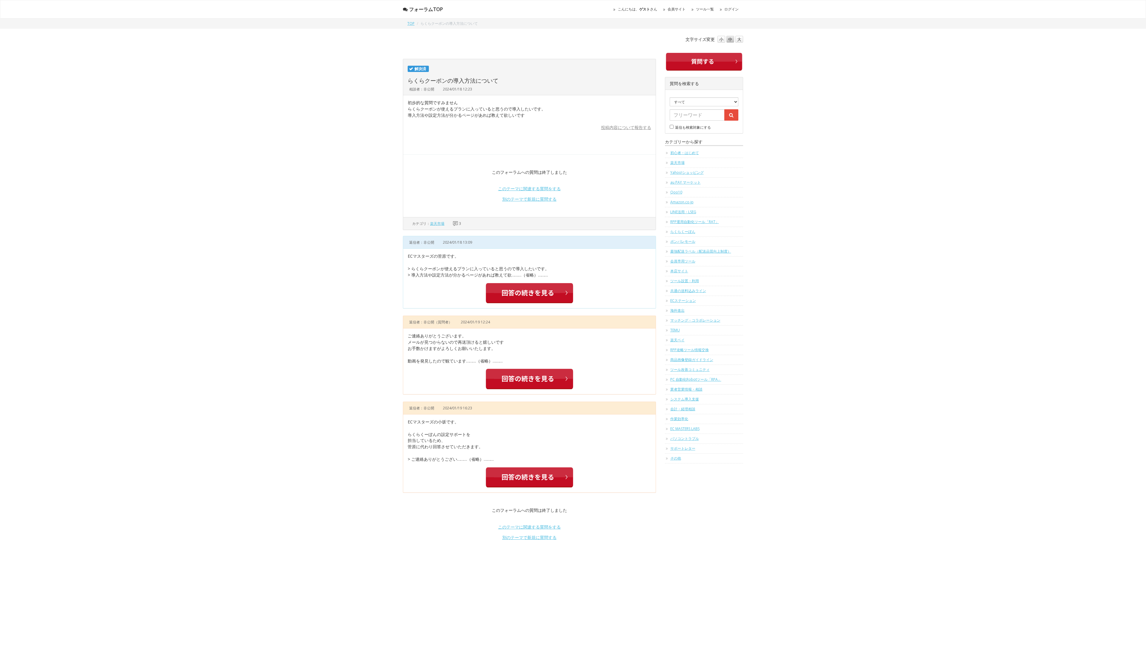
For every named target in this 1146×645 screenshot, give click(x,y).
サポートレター (682, 448)
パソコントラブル (684, 438)
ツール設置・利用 (684, 280)
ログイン (731, 9)
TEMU (675, 330)
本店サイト (679, 271)
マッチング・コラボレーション (695, 320)
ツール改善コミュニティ (690, 369)
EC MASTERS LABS (685, 428)
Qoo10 (676, 192)
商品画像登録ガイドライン (691, 359)
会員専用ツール (682, 261)
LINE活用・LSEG (683, 211)
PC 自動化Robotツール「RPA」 (695, 379)
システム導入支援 (684, 399)
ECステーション (683, 300)
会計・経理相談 (682, 408)
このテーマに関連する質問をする (529, 188)
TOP (411, 23)
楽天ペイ (677, 340)
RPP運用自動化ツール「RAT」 (694, 221)
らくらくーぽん (682, 231)
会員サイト (677, 9)
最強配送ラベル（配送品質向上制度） (700, 251)
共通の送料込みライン (688, 290)
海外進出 (677, 310)
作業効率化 (679, 418)
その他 (675, 458)
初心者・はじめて (684, 152)
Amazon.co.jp (682, 202)
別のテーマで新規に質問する (529, 199)
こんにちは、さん (637, 9)
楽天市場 (437, 223)
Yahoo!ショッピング (687, 172)
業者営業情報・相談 (686, 389)
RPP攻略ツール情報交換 (689, 349)
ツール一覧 (705, 9)
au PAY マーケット (685, 182)
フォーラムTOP (426, 9)
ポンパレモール (682, 241)
